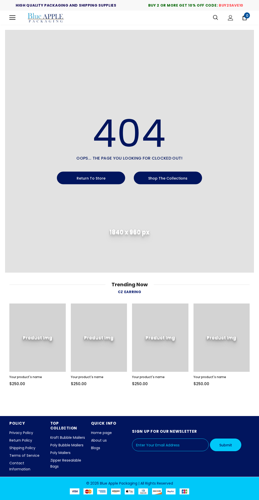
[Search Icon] (215, 17)
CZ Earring (129, 291)
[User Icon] (230, 17)
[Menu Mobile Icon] (12, 18)
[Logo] (46, 18)
